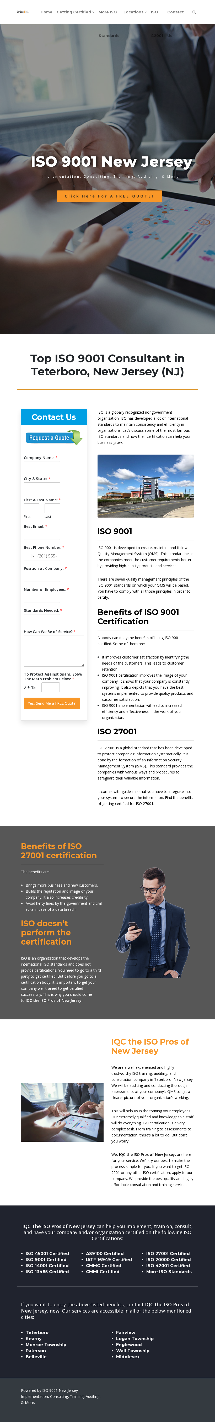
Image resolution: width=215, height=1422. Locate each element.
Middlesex (127, 1356)
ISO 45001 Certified (47, 1253)
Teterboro (37, 1332)
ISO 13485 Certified (47, 1271)
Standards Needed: (43, 610)
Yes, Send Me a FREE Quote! (52, 703)
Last (48, 516)
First (27, 516)
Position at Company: (45, 568)
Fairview (125, 1332)
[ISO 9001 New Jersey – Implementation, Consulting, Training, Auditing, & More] (23, 12)
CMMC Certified (103, 1265)
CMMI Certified (103, 1271)
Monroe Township (46, 1344)
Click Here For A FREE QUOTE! (109, 195)
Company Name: (41, 457)
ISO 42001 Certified (168, 1265)
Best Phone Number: (44, 547)
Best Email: (35, 526)
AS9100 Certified (105, 1253)
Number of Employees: (46, 589)
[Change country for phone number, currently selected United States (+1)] (30, 556)
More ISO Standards (169, 1271)
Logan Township (135, 1338)
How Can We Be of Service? (50, 631)
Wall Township (132, 1350)
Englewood (129, 1344)
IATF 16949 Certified (109, 1259)
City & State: (37, 478)
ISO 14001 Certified (47, 1265)
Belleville (36, 1356)
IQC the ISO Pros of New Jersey (147, 1154)
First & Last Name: (42, 500)
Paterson (36, 1350)
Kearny (34, 1338)
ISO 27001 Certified (168, 1253)
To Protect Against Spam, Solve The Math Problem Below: (53, 676)
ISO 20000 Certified (168, 1259)
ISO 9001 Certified (46, 1259)
